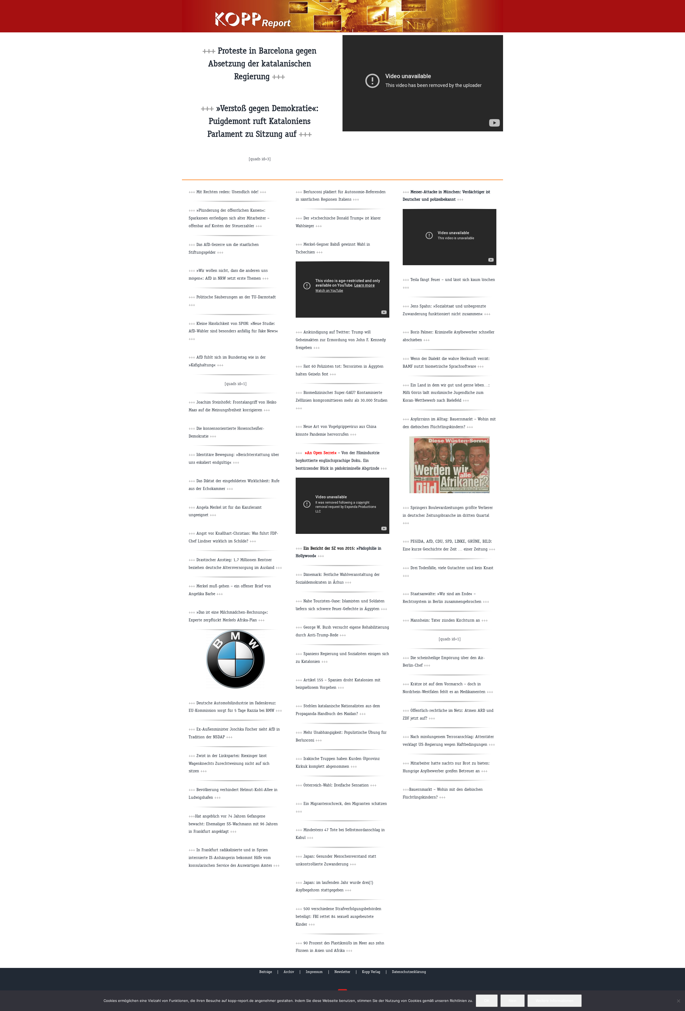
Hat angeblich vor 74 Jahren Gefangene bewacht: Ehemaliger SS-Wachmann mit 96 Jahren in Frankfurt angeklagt (233, 824)
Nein (512, 1000)
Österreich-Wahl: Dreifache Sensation (339, 785)
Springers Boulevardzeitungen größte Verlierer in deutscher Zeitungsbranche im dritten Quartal (448, 515)
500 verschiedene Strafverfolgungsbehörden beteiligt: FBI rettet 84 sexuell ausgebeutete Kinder (338, 916)
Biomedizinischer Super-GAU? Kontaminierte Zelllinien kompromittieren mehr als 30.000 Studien (341, 400)
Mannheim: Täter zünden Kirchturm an (449, 620)
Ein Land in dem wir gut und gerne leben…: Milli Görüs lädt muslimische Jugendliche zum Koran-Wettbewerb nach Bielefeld (446, 392)
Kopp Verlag (371, 972)
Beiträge (265, 972)
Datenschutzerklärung (409, 972)
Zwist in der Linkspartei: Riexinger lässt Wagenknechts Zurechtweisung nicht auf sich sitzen (229, 763)
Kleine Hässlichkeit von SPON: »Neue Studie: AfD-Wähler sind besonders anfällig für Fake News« (233, 331)
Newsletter (342, 972)
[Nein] (678, 1001)
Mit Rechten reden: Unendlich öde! (231, 191)
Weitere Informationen (554, 1000)
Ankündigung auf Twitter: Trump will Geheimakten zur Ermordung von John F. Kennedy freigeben (341, 339)
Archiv (289, 972)
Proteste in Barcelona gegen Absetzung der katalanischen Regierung (262, 63)
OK (486, 1000)
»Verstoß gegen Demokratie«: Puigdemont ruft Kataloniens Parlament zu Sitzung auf (262, 121)
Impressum (314, 972)
